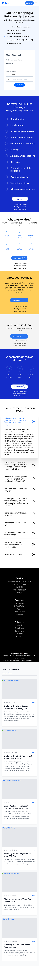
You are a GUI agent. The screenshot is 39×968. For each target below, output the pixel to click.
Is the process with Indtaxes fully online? (16, 514)
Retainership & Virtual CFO (19, 581)
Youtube (19, 636)
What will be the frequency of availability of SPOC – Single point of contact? (15, 478)
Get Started (18, 199)
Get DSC (19, 587)
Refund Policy (19, 606)
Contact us (19, 603)
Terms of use (19, 612)
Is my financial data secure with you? (15, 523)
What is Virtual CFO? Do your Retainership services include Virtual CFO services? (15, 421)
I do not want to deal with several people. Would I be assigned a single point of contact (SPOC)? (15, 465)
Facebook (19, 628)
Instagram (19, 631)
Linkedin (19, 625)
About (19, 609)
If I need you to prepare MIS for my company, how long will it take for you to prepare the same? (16, 501)
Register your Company (19, 584)
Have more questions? (13, 554)
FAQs (19, 592)
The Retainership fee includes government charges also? (13, 544)
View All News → (7, 673)
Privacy (19, 614)
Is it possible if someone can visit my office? (16, 533)
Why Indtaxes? (19, 590)
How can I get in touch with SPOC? (15, 489)
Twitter (19, 633)
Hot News (32, 702)
